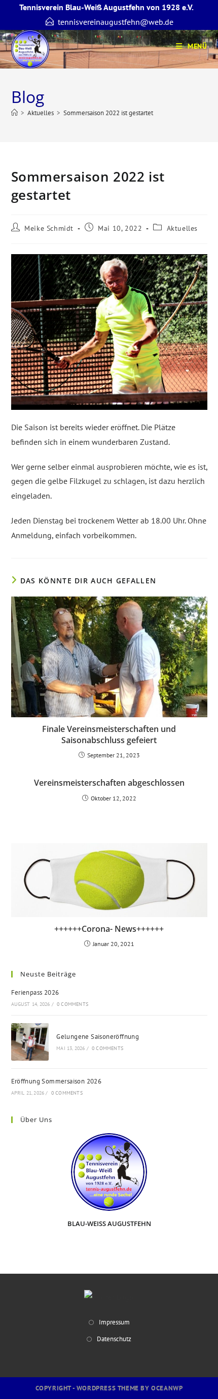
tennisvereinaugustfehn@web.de (115, 22)
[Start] (14, 113)
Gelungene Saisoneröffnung (97, 1036)
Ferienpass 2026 (35, 992)
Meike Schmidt (49, 228)
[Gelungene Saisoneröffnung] (30, 1042)
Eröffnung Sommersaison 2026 (56, 1081)
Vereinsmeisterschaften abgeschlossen (109, 782)
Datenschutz (114, 1339)
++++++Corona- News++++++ (109, 928)
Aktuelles (182, 228)
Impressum (114, 1322)
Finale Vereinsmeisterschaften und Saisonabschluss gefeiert (109, 734)
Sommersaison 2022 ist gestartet (108, 113)
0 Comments (72, 1004)
